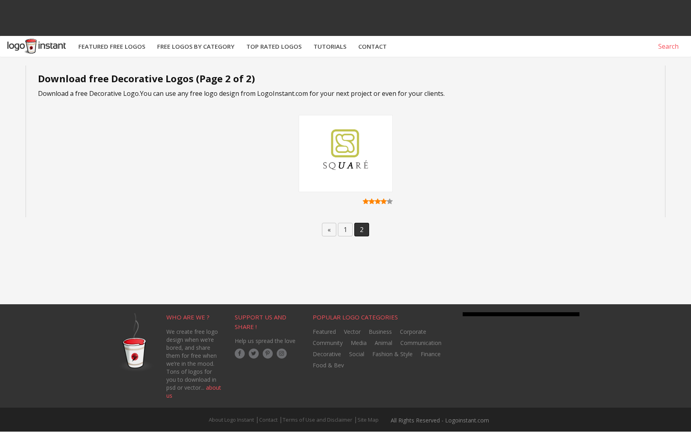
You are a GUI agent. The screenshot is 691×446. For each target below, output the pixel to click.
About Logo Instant (231, 419)
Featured (324, 331)
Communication (420, 343)
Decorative (327, 354)
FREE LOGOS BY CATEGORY (195, 46)
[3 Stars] (378, 201)
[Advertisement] (345, 284)
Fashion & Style (392, 354)
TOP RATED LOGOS (274, 46)
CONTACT (372, 46)
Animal (383, 343)
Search (668, 46)
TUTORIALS (330, 46)
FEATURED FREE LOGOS (111, 46)
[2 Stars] (372, 201)
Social (356, 354)
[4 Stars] (384, 201)
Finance (431, 354)
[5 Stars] (390, 201)
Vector (352, 331)
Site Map (368, 419)
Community (328, 343)
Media (359, 343)
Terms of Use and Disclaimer (317, 419)
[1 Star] (366, 201)
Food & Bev (328, 365)
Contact (268, 419)
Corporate (413, 331)
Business (380, 331)
